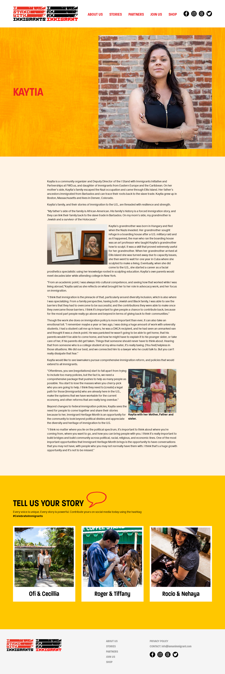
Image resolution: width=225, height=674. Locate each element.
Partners (136, 14)
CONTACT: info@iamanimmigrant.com (170, 646)
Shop (173, 14)
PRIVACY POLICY (159, 641)
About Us (95, 14)
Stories (115, 14)
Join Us (156, 14)
